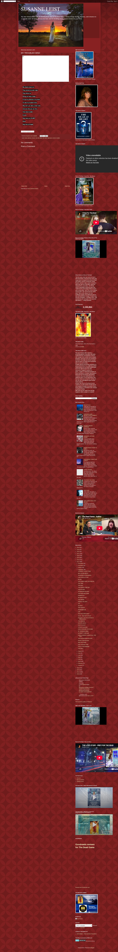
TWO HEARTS (81, 607)
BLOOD (80, 579)
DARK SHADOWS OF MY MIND (85, 629)
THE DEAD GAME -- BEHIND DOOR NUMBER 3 (90, 415)
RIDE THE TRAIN (82, 642)
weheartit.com (30, 131)
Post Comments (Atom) (32, 188)
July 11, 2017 (90, 695)
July (79, 653)
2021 (78, 553)
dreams (33, 138)
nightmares (49, 138)
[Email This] (40, 136)
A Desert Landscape (83, 627)
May (79, 657)
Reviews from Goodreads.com (82, 887)
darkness (30, 138)
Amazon (79, 778)
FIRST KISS (86, 490)
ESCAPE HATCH (82, 623)
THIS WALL (80, 648)
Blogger (92, 947)
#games (84, 684)
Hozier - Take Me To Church (84, 615)
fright (41, 138)
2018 (78, 559)
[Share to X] (44, 136)
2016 (78, 668)
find (38, 138)
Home (45, 186)
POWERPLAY (81, 595)
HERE (82, 346)
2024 (78, 547)
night (46, 138)
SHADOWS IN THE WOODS (84, 575)
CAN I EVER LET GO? (83, 577)
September (81, 569)
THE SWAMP (81, 599)
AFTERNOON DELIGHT (83, 591)
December (80, 563)
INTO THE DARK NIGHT (83, 613)
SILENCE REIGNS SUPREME (88, 426)
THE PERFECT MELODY (84, 587)
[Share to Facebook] (45, 136)
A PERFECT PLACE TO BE (84, 571)
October (80, 567)
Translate (82, 927)
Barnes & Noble (80, 779)
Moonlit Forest (87, 405)
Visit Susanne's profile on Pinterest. (83, 701)
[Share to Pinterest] (47, 136)
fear (36, 138)
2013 (78, 674)
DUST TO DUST (82, 625)
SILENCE (80, 605)
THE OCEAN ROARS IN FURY (85, 638)
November (80, 565)
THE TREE (80, 583)
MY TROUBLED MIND (83, 631)
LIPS (79, 611)
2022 (78, 551)
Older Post (67, 186)
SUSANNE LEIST (40, 8)
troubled (58, 138)
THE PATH (80, 585)
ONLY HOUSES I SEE (83, 644)
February (80, 663)
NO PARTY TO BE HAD (83, 633)
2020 (78, 555)
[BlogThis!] (42, 136)
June (79, 655)
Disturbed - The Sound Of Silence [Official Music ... (86, 618)
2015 (78, 669)
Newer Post (24, 186)
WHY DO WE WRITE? (83, 573)
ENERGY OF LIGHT (82, 601)
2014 (78, 672)
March (79, 661)
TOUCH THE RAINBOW (83, 646)
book (26, 138)
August (80, 651)
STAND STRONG (88, 469)
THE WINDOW (81, 621)
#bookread (81, 690)
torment (54, 138)
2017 (78, 561)
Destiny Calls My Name (83, 640)
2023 (78, 549)
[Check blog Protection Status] (80, 941)
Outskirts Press (80, 781)
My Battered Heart (82, 597)
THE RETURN (81, 589)
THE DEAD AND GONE (89, 480)
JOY (79, 603)
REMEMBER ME (82, 609)
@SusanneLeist (82, 687)
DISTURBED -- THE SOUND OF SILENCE (86, 934)
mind (43, 138)
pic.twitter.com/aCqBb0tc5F (85, 691)
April (79, 659)
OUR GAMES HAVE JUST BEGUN (86, 581)
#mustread (86, 690)
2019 (78, 557)
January (80, 665)
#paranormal (86, 689)
